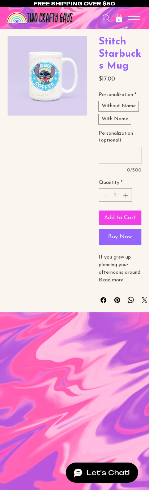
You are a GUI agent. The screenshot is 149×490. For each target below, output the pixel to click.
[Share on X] (144, 300)
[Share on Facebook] (103, 300)
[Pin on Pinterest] (117, 300)
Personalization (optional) (116, 137)
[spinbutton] (115, 195)
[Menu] (134, 18)
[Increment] (126, 195)
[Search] (106, 18)
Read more (111, 280)
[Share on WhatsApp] (131, 300)
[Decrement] (104, 195)
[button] (119, 18)
